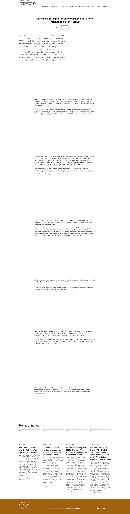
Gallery (93, 7)
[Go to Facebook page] (98, 509)
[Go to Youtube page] (104, 509)
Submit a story (106, 7)
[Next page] (73, 496)
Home (44, 7)
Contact (98, 7)
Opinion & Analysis (79, 7)
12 (70, 496)
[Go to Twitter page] (101, 509)
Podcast (71, 7)
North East (62, 7)
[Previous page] (57, 496)
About (48, 7)
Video (88, 7)
